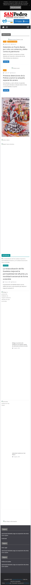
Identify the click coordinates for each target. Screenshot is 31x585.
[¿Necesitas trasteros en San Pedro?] (6, 455)
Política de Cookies (6, 561)
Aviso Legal (4, 547)
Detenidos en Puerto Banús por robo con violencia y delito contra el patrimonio (15, 49)
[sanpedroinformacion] (3, 27)
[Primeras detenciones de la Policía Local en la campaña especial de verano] (15, 68)
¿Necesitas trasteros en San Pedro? (18, 453)
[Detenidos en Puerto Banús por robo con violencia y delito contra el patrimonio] (15, 40)
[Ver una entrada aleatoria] (27, 27)
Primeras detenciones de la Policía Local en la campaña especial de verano (14, 77)
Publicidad (4, 538)
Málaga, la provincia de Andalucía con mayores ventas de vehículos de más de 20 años (20, 344)
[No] (29, 5)
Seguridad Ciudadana (12, 41)
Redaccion (14, 44)
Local (5, 41)
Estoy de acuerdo (15, 7)
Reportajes (5, 265)
